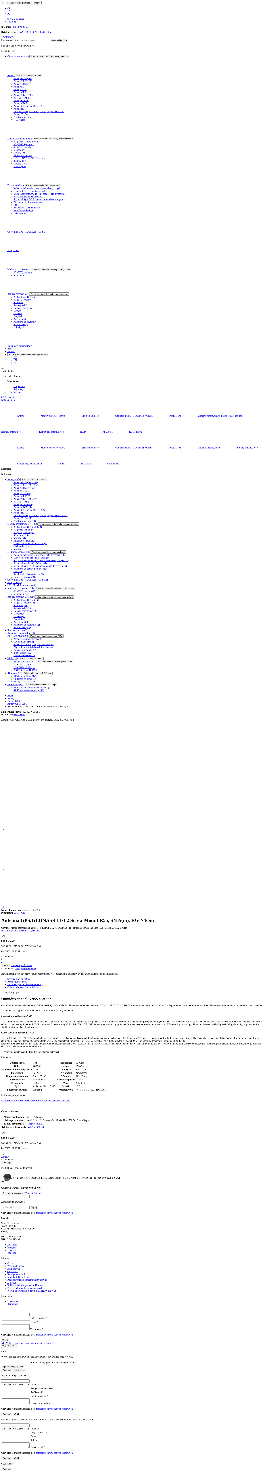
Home (10, 695)
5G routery (18, 302)
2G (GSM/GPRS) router (25, 297)
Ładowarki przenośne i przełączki (29, 191)
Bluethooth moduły (22, 155)
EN (9, 11)
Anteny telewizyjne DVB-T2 (27, 106)
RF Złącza (14, 673)
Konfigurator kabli (16, 1274)
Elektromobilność (15, 185)
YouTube (11, 1253)
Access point (19, 319)
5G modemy (19, 275)
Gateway (17, 313)
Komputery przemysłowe (19, 346)
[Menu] (2, 368)
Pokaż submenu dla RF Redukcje (41, 685)
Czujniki (17, 316)
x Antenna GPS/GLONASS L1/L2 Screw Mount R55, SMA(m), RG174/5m (59, 1178)
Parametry (17, 981)
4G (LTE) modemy (22, 272)
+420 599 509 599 (20, 27)
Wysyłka (11, 1282)
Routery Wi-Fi (20, 305)
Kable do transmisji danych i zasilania (33, 644)
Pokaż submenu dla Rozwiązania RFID (54, 662)
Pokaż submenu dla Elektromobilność (43, 185)
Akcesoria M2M (18, 636)
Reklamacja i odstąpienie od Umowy (25, 1285)
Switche (17, 310)
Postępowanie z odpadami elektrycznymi (27, 1279)
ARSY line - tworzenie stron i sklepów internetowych (27, 1343)
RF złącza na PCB (24, 681)
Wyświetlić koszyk (33, 1193)
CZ (9, 8)
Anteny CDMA (21, 103)
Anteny (11, 75)
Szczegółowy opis (18, 979)
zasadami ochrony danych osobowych (54, 1212)
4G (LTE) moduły (22, 147)
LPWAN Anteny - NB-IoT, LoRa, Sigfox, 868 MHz (38, 111)
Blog (9, 348)
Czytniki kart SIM (23, 641)
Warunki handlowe (16, 1266)
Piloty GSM (13, 250)
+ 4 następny (19, 166)
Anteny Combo (21, 100)
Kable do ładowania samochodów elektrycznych (37, 188)
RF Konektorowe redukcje (28, 690)
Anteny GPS (19, 92)
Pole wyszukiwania (10, 40)
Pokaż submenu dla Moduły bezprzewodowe (53, 139)
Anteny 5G (18, 86)
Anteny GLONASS (23, 95)
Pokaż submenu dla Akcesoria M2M (46, 636)
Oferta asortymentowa (18, 56)
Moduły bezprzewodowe (19, 138)
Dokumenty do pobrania (24, 984)
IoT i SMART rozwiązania (21, 585)
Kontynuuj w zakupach (12, 1193)
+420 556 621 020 (28, 32)
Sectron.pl (12, 21)
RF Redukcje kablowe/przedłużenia (32, 687)
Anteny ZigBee (21, 114)
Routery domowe (17, 630)
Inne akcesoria (22, 652)
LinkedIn (11, 1250)
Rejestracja (18, 389)
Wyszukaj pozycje (59, 40)
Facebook (23, 930)
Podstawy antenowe (23, 117)
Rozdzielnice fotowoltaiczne (27, 207)
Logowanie (19, 386)
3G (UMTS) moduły (23, 144)
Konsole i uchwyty (24, 650)
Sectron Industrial (15, 19)
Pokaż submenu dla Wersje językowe (23, 3)
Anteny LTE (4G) (22, 84)
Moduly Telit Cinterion (18, 1277)
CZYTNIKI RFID (24, 667)
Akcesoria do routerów (24, 321)
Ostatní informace (24, 987)
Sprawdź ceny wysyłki (13, 1366)
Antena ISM (19, 108)
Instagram (12, 1247)
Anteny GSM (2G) (22, 78)
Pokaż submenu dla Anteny (28, 75)
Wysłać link (34, 930)
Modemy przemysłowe (18, 269)
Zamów (5, 965)
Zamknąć (6, 1162)
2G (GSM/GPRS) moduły (26, 141)
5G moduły (19, 150)
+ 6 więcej (18, 327)
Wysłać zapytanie (9, 930)
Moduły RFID (20, 163)
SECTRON (19, 714)
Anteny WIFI (20, 89)
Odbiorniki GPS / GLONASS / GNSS (26, 231)
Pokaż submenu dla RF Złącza (37, 673)
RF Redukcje (15, 684)
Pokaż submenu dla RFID (30, 658)
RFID (12, 658)
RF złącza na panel (24, 679)
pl (3, 3)
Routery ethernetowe (23, 308)
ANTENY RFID (21, 97)
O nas (10, 1263)
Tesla (16, 205)
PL (8, 13)
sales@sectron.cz (46, 32)
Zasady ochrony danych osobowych (24, 1288)
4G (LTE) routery (22, 299)
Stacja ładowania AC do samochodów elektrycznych (39, 193)
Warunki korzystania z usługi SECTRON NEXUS (32, 1290)
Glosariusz (12, 1271)
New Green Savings (23, 210)
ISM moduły (19, 161)
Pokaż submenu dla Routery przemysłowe (49, 294)
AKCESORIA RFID (25, 670)
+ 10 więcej (19, 119)
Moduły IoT (19, 152)
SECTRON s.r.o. (9, 37)
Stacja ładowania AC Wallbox (28, 196)
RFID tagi (26, 664)
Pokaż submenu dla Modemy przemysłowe (50, 269)
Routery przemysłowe (18, 294)
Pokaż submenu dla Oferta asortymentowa (50, 56)
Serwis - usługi (20, 324)
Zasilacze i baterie (24, 655)
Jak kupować (13, 1268)
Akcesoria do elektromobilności (28, 202)
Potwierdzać (19, 1370)
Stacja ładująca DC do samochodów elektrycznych (38, 199)
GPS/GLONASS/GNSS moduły (29, 158)
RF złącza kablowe (24, 676)
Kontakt (11, 351)
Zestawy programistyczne (27, 639)
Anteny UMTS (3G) (23, 81)
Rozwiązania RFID (24, 661)
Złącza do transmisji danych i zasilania (33, 647)
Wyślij (34, 1207)
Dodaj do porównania (21, 965)
